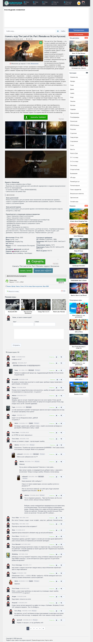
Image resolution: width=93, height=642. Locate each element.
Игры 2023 (46, 286)
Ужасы (18, 286)
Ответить (51, 357)
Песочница (73, 165)
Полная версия (75, 185)
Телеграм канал (78, 30)
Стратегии (73, 133)
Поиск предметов (75, 189)
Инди (71, 97)
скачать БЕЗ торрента (43, 270)
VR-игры (72, 177)
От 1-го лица (74, 157)
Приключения (74, 113)
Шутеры (72, 105)
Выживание (73, 173)
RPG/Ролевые (74, 125)
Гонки (72, 85)
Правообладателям (38, 640)
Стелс (22, 286)
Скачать (61, 280)
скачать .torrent (25, 270)
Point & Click (74, 153)
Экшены (72, 101)
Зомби (72, 93)
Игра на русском (37, 286)
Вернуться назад (13, 291)
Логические (73, 121)
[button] (63, 291)
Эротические (74, 197)
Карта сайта (49, 640)
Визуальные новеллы (77, 193)
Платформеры (74, 117)
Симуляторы (74, 137)
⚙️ (58, 31)
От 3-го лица (28, 286)
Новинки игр (74, 77)
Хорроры (73, 109)
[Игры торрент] (13, 3)
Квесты (72, 149)
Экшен (9, 286)
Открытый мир (74, 169)
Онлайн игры (74, 201)
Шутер (13, 286)
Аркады (72, 81)
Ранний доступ (74, 181)
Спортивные (74, 141)
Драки (72, 89)
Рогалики (73, 129)
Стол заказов (78, 34)
